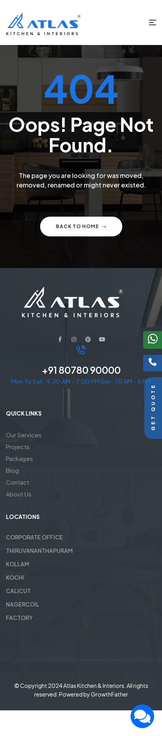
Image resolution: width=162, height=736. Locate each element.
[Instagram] (73, 339)
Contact (17, 482)
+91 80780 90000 (81, 370)
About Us (18, 494)
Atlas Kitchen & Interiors (93, 685)
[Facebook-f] (59, 339)
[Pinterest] (88, 339)
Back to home (77, 226)
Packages (19, 458)
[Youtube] (102, 339)
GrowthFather (109, 694)
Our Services (24, 434)
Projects (17, 446)
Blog (12, 470)
